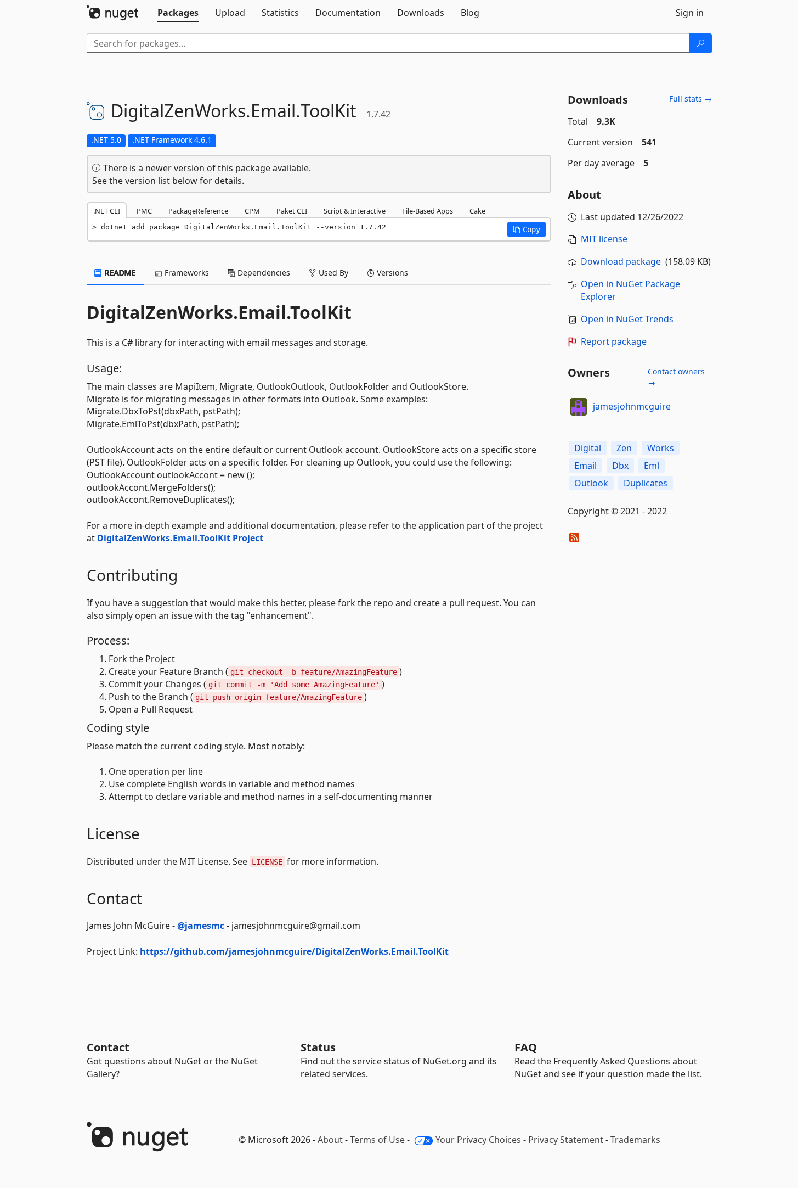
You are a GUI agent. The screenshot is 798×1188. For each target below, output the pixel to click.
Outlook (591, 483)
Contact (108, 1047)
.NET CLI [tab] (106, 211)
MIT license (604, 239)
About (330, 1140)
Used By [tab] (332, 272)
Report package (614, 341)
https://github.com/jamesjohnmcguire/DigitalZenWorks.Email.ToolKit (294, 951)
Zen (624, 448)
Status (318, 1047)
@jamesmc (200, 926)
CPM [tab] (252, 211)
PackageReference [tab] (198, 211)
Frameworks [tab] (185, 272)
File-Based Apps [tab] (427, 211)
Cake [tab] (477, 211)
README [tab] (119, 272)
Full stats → (690, 98)
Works (660, 448)
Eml (651, 465)
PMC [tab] (144, 211)
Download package (621, 261)
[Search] (700, 43)
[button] (526, 229)
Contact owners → (676, 377)
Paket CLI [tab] (291, 211)
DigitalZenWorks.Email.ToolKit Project (180, 538)
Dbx (620, 465)
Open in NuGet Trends (627, 319)
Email (585, 465)
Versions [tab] (391, 272)
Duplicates (645, 483)
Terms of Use (377, 1140)
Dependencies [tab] (262, 272)
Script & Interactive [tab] (355, 211)
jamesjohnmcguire (632, 406)
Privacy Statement (565, 1140)
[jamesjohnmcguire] (578, 407)
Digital (587, 448)
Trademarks (635, 1140)
